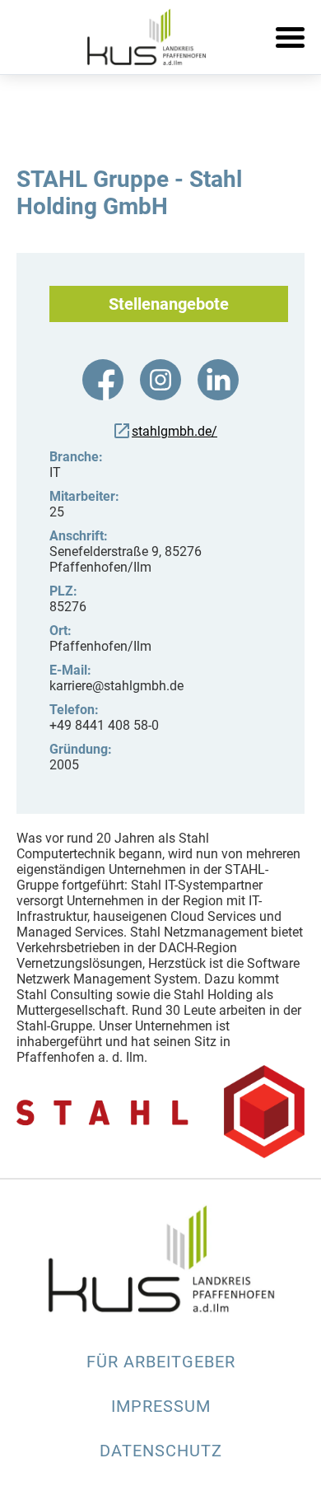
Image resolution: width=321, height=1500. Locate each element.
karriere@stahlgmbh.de (116, 686)
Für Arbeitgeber (160, 1361)
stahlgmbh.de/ (174, 431)
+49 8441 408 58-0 (104, 725)
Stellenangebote (169, 304)
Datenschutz (161, 1450)
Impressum (161, 1406)
